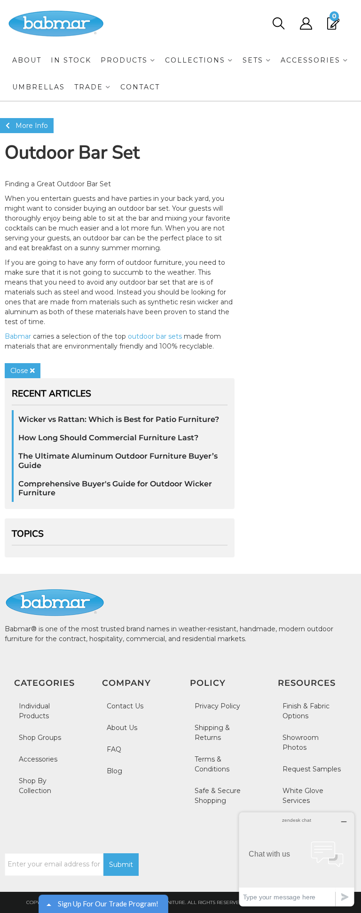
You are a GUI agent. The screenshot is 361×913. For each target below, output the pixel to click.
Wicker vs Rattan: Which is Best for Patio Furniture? (118, 419)
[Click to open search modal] (278, 23)
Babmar (18, 336)
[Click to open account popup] (306, 23)
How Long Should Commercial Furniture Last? (108, 437)
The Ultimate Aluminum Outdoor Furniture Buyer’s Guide (118, 460)
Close (20, 370)
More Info (29, 125)
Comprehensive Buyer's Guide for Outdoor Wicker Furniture (115, 488)
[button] (128, 60)
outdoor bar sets (155, 336)
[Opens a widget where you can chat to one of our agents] (296, 859)
